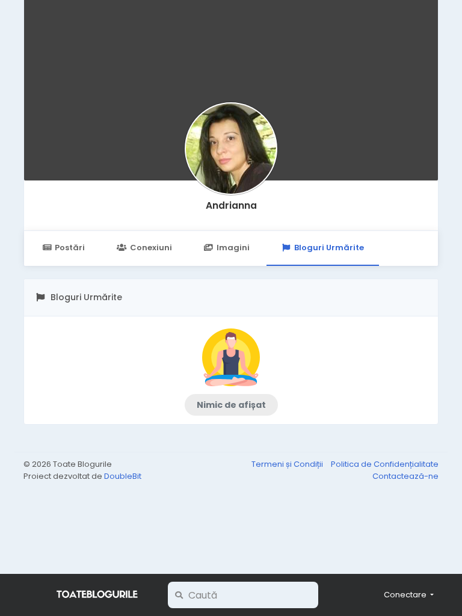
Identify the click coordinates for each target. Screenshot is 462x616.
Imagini (233, 247)
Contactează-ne (405, 476)
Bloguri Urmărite (329, 247)
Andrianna (231, 205)
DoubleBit (122, 476)
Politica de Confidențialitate (385, 464)
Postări (70, 247)
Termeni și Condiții (288, 464)
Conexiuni (151, 247)
